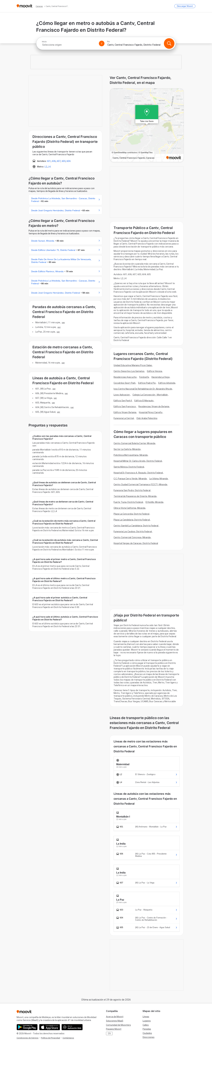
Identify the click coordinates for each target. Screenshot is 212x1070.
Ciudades (147, 1033)
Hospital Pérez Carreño (150, 412)
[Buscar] (169, 43)
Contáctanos (68, 1038)
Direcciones (148, 1037)
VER (63, 322)
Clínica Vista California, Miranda (129, 508)
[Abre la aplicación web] (72, 1027)
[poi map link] (147, 125)
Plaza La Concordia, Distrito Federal (131, 514)
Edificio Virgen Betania (125, 412)
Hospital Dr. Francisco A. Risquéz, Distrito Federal (138, 472)
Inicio (44, 42)
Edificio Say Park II (123, 400)
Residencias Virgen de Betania (153, 406)
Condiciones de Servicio (27, 1038)
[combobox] (69, 44)
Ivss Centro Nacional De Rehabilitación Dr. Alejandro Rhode (143, 389)
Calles (146, 1025)
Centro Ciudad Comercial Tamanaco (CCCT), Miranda (140, 484)
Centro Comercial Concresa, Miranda (132, 537)
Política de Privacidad (50, 1038)
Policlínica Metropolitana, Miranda (131, 455)
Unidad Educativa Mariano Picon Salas (133, 365)
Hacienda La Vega (160, 377)
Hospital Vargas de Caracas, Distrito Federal (136, 543)
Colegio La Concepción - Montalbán (150, 394)
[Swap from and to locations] (101, 43)
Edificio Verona (154, 371)
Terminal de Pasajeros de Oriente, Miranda (135, 496)
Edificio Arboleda (166, 383)
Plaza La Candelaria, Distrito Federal (132, 520)
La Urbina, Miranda (158, 478)
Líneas (146, 1016)
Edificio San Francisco (125, 406)
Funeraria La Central (124, 418)
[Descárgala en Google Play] (27, 1027)
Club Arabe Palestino (146, 418)
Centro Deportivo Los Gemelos (129, 371)
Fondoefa (144, 377)
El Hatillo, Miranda (154, 502)
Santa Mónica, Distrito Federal (129, 467)
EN (109, 1033)
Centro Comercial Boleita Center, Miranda (134, 443)
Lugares (147, 1021)
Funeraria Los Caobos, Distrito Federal (133, 531)
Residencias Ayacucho (125, 377)
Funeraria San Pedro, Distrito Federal (132, 490)
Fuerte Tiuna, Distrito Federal (128, 502)
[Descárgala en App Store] (49, 1027)
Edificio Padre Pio (147, 383)
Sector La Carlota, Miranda (127, 449)
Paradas (147, 1029)
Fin (108, 42)
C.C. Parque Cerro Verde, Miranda (130, 478)
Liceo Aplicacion (122, 394)
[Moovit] (24, 6)
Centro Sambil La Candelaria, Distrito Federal (136, 525)
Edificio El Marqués (143, 400)
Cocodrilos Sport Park (124, 383)
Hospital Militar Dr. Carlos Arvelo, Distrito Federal (138, 461)
